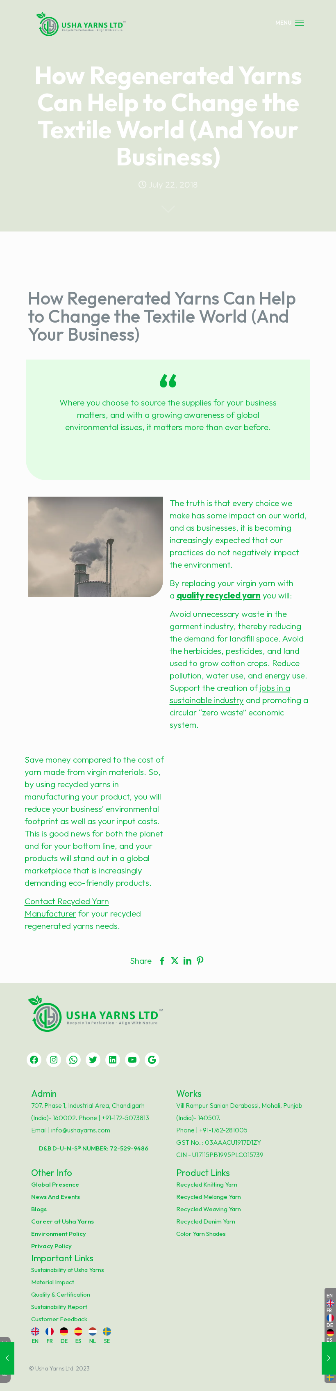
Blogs (39, 1209)
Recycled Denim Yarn (205, 1221)
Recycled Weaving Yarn (208, 1209)
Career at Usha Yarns (62, 1221)
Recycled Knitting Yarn (206, 1184)
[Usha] (81, 22)
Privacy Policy (51, 1246)
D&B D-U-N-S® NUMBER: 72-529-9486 (93, 1148)
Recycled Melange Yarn (208, 1197)
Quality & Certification (60, 1294)
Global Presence (55, 1184)
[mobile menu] (290, 23)
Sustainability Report (59, 1307)
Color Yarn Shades (201, 1233)
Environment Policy (58, 1233)
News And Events (55, 1197)
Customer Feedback (59, 1319)
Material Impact (52, 1282)
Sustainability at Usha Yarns (67, 1270)
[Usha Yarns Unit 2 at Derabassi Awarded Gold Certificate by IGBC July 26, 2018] (329, 1358)
